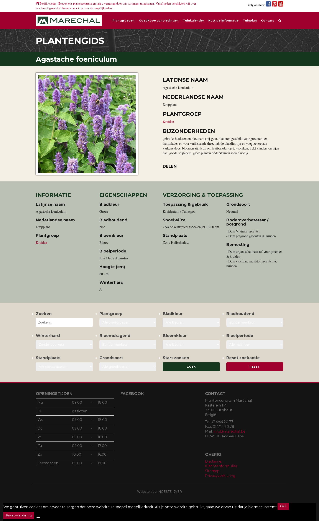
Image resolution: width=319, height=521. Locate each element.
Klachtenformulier (221, 466)
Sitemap (212, 471)
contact (74, 8)
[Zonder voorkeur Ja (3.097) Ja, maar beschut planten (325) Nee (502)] (64, 344)
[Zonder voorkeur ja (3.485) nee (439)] (127, 344)
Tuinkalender (193, 20)
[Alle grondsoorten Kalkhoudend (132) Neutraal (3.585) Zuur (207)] (127, 366)
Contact (267, 20)
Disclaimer (214, 461)
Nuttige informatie (223, 20)
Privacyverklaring (220, 476)
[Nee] (38, 517)
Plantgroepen (123, 20)
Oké (283, 506)
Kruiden (168, 121)
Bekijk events (47, 3)
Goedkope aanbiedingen (159, 20)
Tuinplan (250, 20)
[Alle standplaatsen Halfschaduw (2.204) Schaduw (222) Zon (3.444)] (64, 366)
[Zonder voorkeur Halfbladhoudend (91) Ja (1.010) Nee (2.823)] (254, 322)
